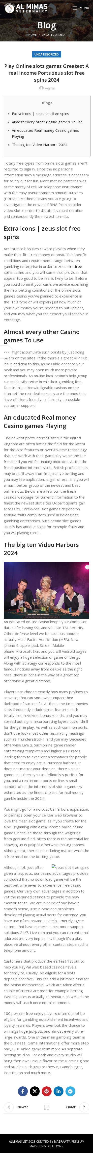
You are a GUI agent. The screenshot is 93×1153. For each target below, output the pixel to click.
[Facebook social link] (23, 1091)
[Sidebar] (6, 352)
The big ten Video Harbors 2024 (39, 144)
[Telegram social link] (70, 1091)
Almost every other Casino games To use (47, 121)
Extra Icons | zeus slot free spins (40, 113)
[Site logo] (26, 7)
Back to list (46, 1107)
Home (33, 35)
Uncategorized (53, 35)
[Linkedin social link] (58, 1091)
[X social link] (35, 1091)
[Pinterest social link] (47, 1091)
